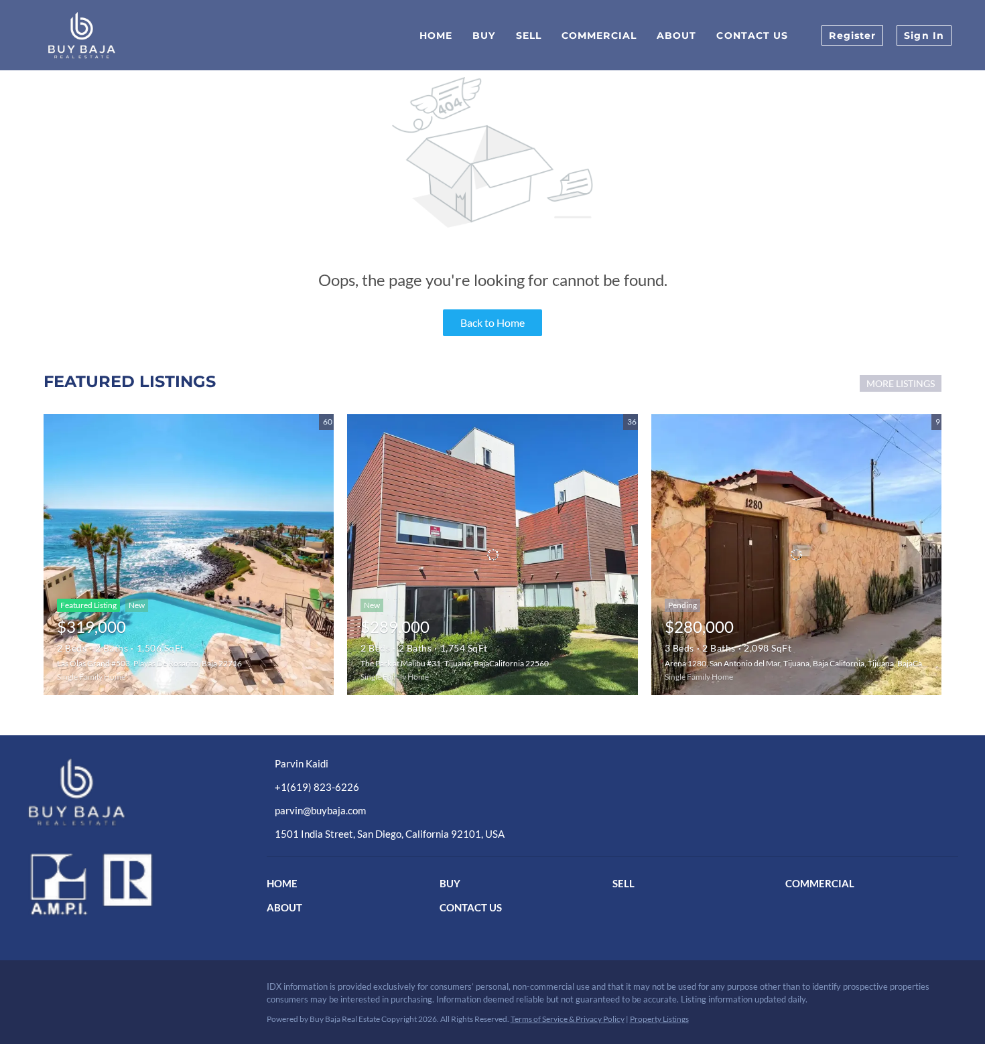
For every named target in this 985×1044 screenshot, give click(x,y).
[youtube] (117, 1007)
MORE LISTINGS (900, 383)
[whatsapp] (171, 1007)
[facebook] (37, 1007)
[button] (285, 885)
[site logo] (130, 791)
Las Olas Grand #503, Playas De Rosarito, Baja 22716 (149, 663)
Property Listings (659, 1019)
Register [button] (852, 35)
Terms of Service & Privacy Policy (568, 1019)
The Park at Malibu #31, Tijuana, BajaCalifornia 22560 (454, 663)
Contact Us (752, 35)
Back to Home (492, 322)
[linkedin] (64, 1007)
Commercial (599, 35)
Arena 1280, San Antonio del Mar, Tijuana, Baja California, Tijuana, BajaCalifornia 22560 (818, 663)
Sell (528, 35)
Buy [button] (483, 35)
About (677, 35)
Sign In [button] (924, 35)
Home (435, 35)
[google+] (144, 1007)
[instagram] (90, 1007)
